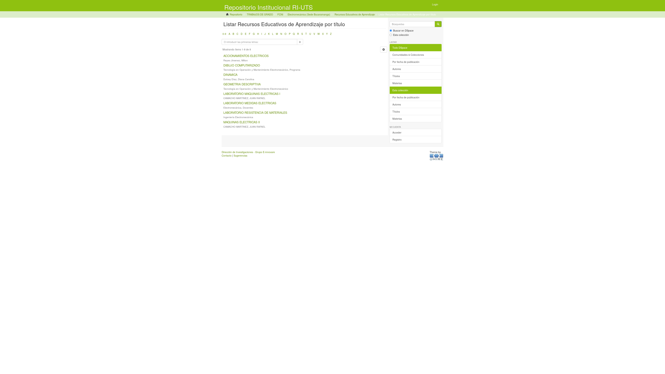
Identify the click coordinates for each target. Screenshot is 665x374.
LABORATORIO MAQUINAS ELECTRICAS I (251, 93)
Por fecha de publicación (405, 62)
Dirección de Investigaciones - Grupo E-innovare (248, 152)
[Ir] (438, 24)
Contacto (227, 155)
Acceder (396, 132)
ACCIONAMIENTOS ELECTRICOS (246, 56)
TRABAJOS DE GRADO (260, 14)
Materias (397, 83)
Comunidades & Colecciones (408, 54)
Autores (396, 69)
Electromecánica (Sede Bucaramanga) (309, 14)
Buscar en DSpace (403, 30)
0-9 (224, 33)
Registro (397, 139)
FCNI (280, 14)
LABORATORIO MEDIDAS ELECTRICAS (249, 103)
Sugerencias (240, 155)
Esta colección (401, 35)
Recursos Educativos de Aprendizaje (355, 14)
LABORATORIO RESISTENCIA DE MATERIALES (255, 112)
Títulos (396, 76)
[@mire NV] (436, 157)
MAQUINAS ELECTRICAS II (241, 122)
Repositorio (236, 14)
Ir (300, 42)
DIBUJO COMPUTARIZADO (241, 65)
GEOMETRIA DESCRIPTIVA (242, 84)
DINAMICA (230, 74)
